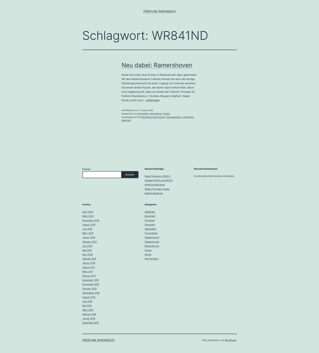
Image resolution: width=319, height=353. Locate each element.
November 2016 (90, 284)
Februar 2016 (89, 314)
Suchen (86, 169)
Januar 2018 (88, 263)
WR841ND (126, 120)
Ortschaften (143, 113)
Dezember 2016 (90, 280)
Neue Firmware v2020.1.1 (158, 176)
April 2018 (87, 254)
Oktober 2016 (89, 288)
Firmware (150, 220)
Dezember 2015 (90, 322)
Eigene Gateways (154, 193)
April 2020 (87, 212)
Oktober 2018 (89, 241)
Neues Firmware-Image (157, 189)
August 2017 (88, 267)
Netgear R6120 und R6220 (159, 180)
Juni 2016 (87, 301)
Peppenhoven (152, 237)
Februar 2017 (89, 276)
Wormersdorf (152, 258)
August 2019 (88, 224)
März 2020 (88, 216)
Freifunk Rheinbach (159, 11)
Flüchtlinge (146, 117)
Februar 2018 (89, 258)
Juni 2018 (87, 246)
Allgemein (150, 212)
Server (148, 254)
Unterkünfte (188, 117)
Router (167, 113)
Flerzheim (150, 224)
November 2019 (90, 220)
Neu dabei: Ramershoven (156, 65)
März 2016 (87, 310)
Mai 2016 (87, 305)
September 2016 (91, 293)
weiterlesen (153, 100)
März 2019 (87, 233)
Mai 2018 (87, 250)
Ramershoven (156, 113)
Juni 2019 (87, 229)
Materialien (150, 229)
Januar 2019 (88, 237)
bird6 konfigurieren (155, 184)
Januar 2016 (88, 318)
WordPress (230, 340)
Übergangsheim (173, 117)
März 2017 (87, 271)
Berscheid (150, 216)
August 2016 (88, 297)
